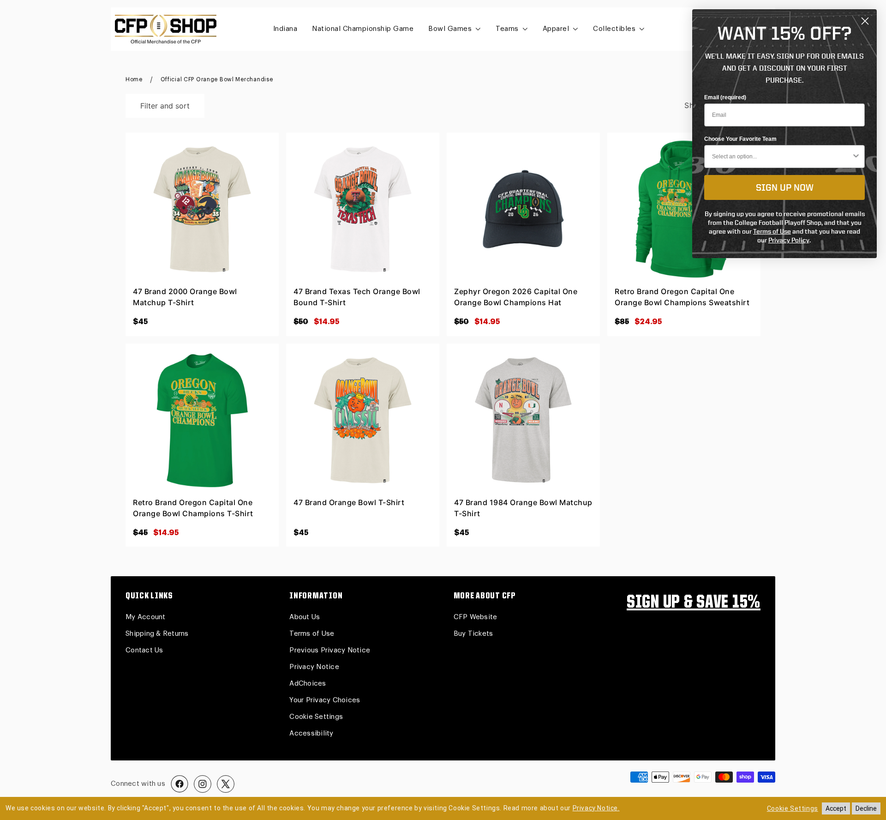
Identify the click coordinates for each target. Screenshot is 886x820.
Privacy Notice (314, 666)
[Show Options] (856, 156)
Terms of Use (311, 633)
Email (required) (725, 97)
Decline (866, 808)
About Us (304, 617)
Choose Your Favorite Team (740, 139)
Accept (836, 808)
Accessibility (311, 733)
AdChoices (307, 683)
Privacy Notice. (596, 808)
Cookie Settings (316, 716)
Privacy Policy (788, 239)
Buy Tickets (473, 633)
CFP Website (475, 617)
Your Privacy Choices (324, 700)
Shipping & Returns (157, 633)
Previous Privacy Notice (329, 650)
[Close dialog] (865, 21)
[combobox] (781, 156)
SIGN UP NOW (785, 187)
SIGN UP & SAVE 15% (693, 603)
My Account (146, 617)
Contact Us (144, 650)
